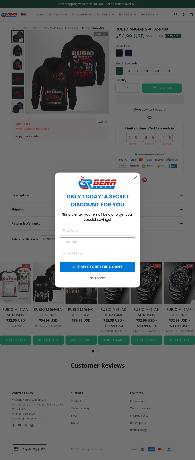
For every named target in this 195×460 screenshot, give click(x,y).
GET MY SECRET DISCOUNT (97, 267)
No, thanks (97, 278)
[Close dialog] (135, 177)
